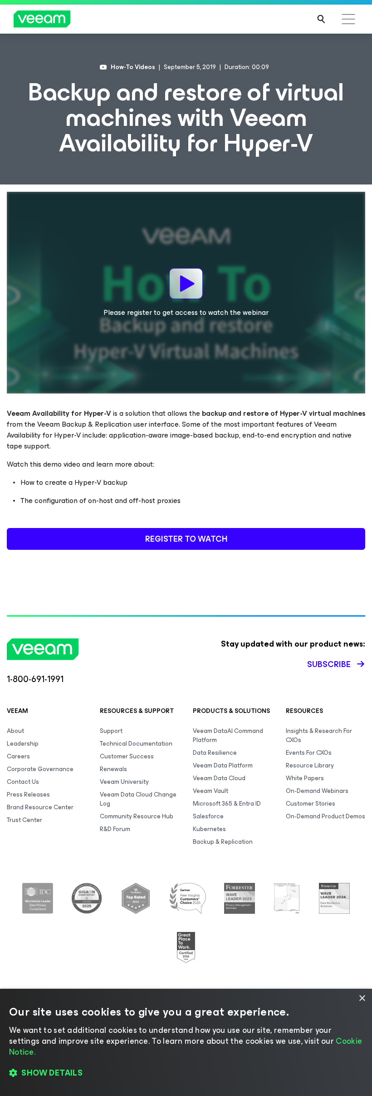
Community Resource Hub (136, 816)
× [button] (361, 998)
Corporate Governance (40, 769)
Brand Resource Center (40, 807)
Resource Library (310, 765)
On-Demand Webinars (317, 791)
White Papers (305, 778)
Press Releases (28, 794)
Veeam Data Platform (223, 765)
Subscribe (329, 664)
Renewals (113, 769)
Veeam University (124, 782)
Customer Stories (310, 803)
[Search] (321, 19)
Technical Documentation (136, 743)
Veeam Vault (210, 791)
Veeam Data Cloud (219, 778)
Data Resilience (215, 752)
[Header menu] (348, 19)
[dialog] (186, 1042)
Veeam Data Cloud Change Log (138, 799)
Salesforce (208, 816)
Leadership (23, 743)
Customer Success (127, 756)
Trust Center (24, 820)
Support (111, 731)
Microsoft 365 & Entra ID (227, 803)
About (15, 731)
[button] (186, 1073)
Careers (18, 756)
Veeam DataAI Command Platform (228, 735)
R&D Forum (115, 829)
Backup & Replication (223, 842)
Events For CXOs (309, 752)
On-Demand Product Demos (325, 816)
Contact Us (23, 782)
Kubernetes (209, 829)
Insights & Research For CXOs (319, 735)
